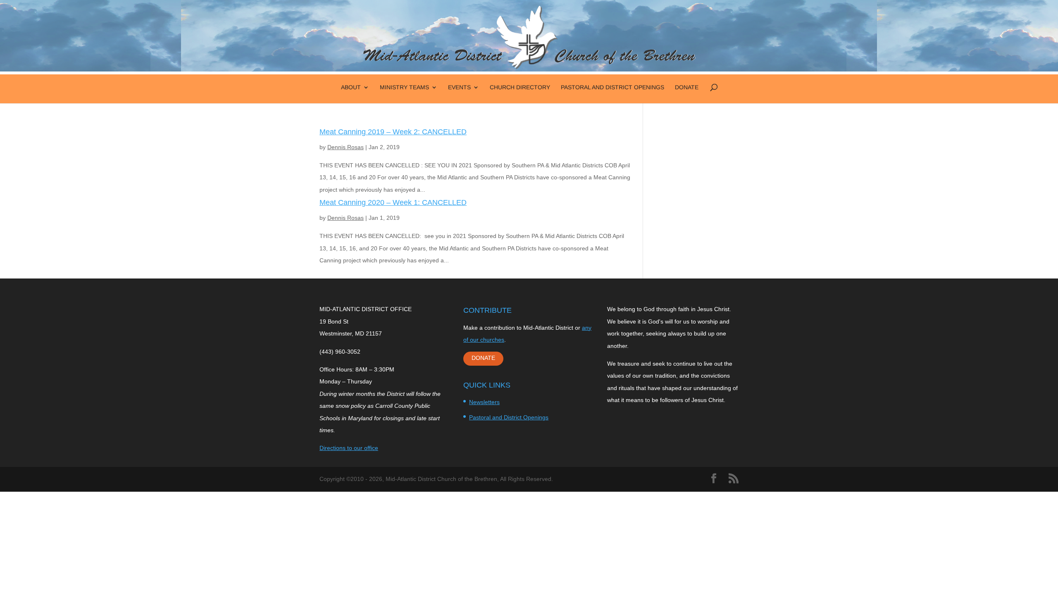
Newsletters (484, 402)
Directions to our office (348, 448)
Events (459, 87)
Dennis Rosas (345, 147)
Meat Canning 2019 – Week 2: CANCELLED (393, 132)
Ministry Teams (404, 87)
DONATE (483, 358)
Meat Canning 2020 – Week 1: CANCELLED (393, 202)
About (351, 87)
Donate (686, 87)
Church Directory (520, 87)
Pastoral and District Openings (612, 87)
